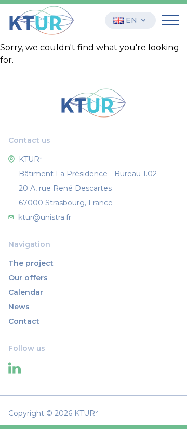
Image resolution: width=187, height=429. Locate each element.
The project (31, 263)
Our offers (28, 277)
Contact (23, 321)
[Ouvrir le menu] (170, 20)
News (19, 306)
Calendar (25, 292)
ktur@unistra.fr (44, 217)
